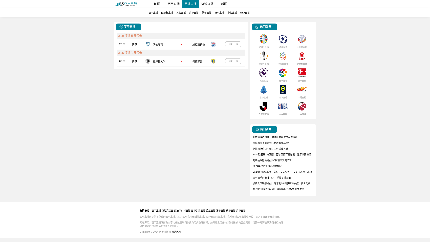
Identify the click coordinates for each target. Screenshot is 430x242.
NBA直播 (245, 12)
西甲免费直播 (198, 210)
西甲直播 (174, 4)
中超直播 (232, 12)
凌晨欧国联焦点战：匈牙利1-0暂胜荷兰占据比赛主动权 (281, 183)
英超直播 (181, 12)
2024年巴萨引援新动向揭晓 (267, 166)
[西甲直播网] (127, 7)
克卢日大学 (159, 61)
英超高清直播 (169, 210)
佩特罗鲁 (197, 61)
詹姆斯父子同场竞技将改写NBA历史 (271, 143)
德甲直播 (206, 12)
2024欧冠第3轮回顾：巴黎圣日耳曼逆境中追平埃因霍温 (282, 154)
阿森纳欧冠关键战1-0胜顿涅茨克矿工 (272, 160)
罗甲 (134, 44)
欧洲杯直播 (167, 12)
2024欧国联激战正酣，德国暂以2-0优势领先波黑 (278, 189)
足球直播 (190, 4)
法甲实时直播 (183, 210)
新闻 (224, 4)
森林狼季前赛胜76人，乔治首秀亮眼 (272, 177)
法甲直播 (219, 12)
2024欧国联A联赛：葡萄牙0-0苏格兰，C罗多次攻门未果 (282, 171)
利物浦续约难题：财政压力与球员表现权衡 (275, 137)
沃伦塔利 (158, 44)
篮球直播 (207, 4)
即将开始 (233, 44)
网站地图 (176, 231)
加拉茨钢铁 (198, 44)
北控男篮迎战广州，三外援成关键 (270, 148)
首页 (157, 4)
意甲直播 (194, 12)
